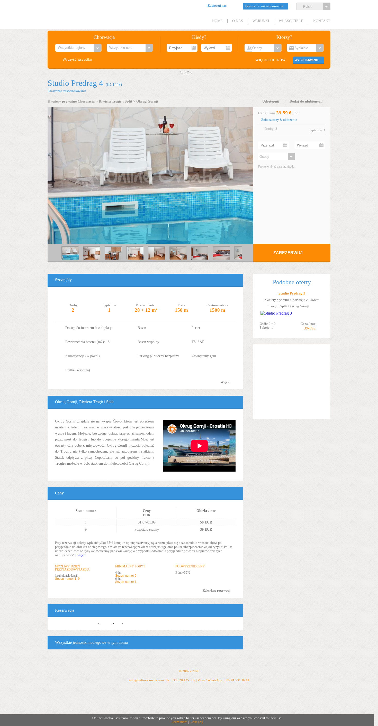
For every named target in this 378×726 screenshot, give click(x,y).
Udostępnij (270, 101)
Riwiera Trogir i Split (115, 101)
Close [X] (196, 722)
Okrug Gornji (147, 101)
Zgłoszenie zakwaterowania (264, 6)
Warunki (261, 21)
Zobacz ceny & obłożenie (279, 120)
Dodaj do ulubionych (306, 101)
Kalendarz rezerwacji (216, 590)
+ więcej (80, 555)
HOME (217, 21)
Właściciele (291, 21)
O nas (237, 21)
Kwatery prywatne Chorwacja (71, 101)
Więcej (225, 382)
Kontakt (321, 21)
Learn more (179, 722)
